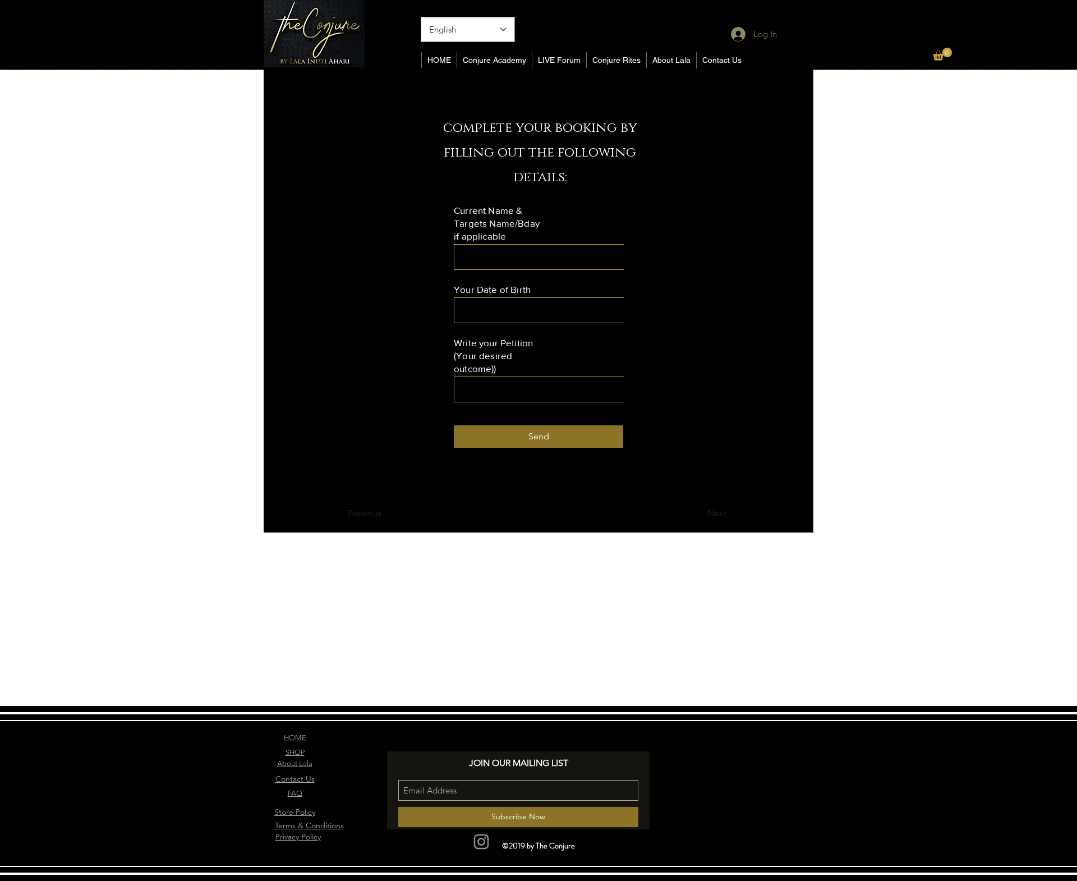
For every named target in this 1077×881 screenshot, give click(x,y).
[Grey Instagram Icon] (481, 842)
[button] (942, 54)
